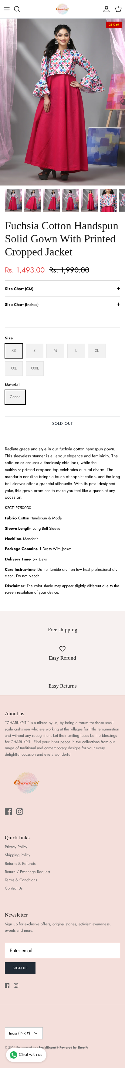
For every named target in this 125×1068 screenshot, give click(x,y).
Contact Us (13, 888)
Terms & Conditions (21, 880)
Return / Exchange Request (27, 872)
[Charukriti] (62, 9)
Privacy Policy (16, 847)
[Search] (20, 9)
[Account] (105, 9)
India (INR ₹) (19, 1033)
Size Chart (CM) (19, 289)
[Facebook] (8, 811)
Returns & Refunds (20, 863)
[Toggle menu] (6, 9)
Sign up (20, 968)
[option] (62, 102)
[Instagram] (19, 811)
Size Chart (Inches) (22, 304)
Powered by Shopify (73, 1047)
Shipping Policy (17, 855)
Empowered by (37, 1047)
